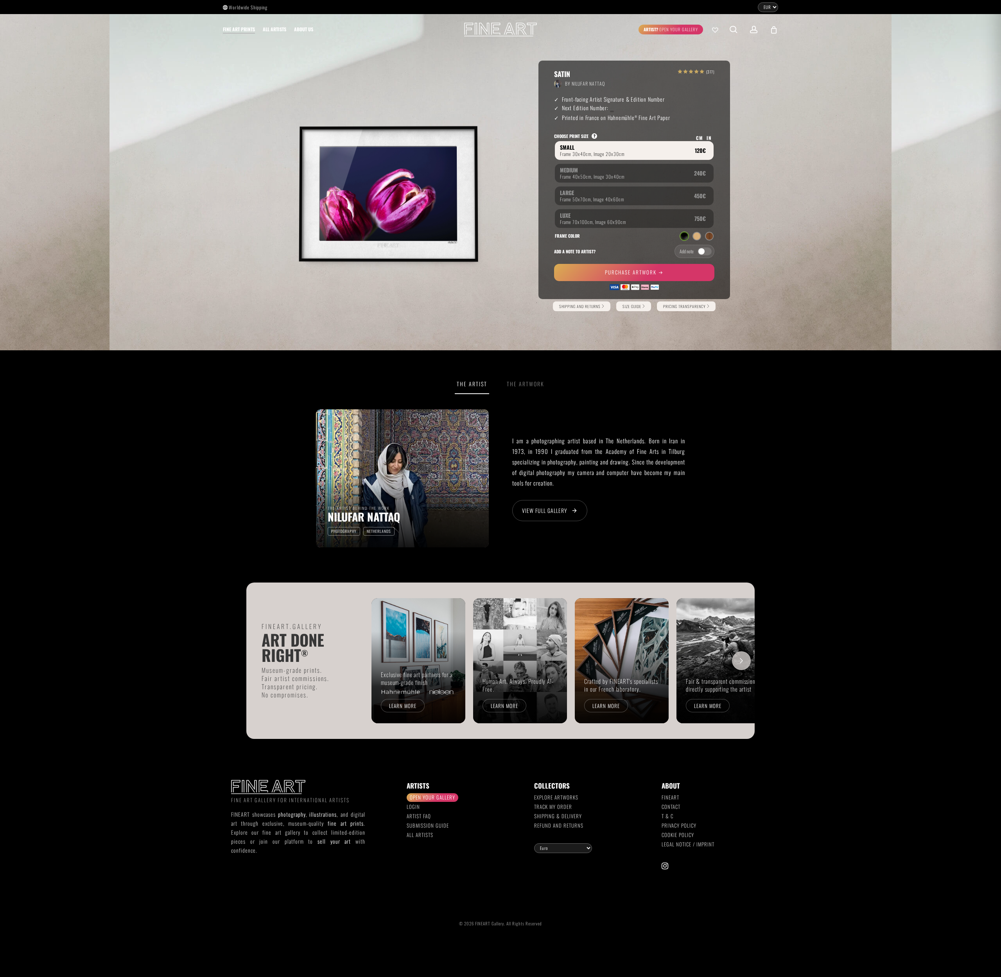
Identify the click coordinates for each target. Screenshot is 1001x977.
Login (413, 806)
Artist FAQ (419, 816)
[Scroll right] (741, 660)
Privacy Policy (679, 825)
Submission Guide (428, 825)
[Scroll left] (384, 660)
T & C (667, 816)
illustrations (323, 814)
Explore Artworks (556, 797)
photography (292, 814)
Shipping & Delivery (558, 816)
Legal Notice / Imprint (688, 844)
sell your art (334, 841)
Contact (671, 806)
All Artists (420, 835)
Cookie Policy (678, 835)
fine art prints (346, 823)
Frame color (567, 236)
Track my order (553, 806)
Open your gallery (432, 797)
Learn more (402, 706)
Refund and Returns (558, 825)
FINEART (670, 797)
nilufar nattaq (588, 83)
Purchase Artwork (631, 272)
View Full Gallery (544, 510)
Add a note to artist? (575, 251)
